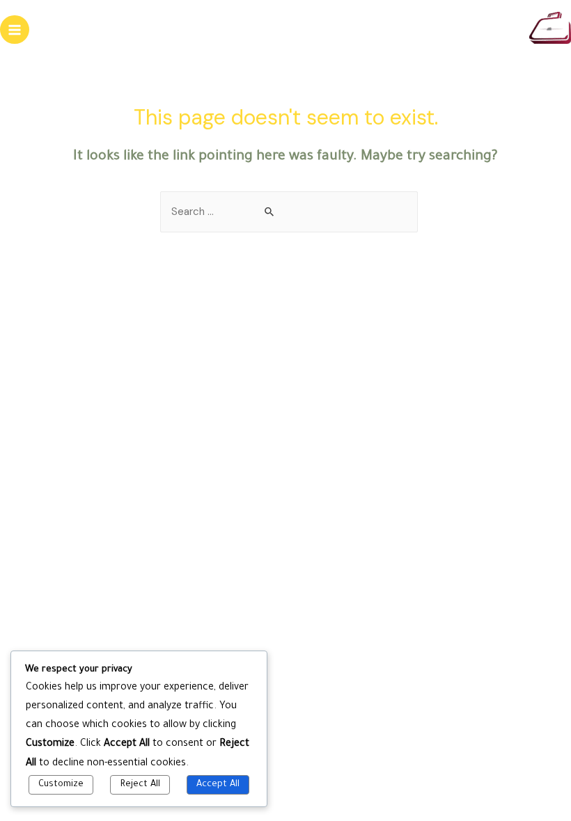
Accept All (218, 785)
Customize (61, 785)
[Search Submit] (270, 213)
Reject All (140, 785)
